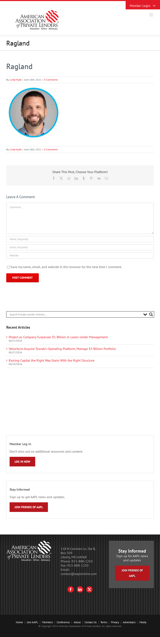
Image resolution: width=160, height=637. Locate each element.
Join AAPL (32, 622)
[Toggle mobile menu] (151, 15)
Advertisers (129, 622)
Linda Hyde (15, 79)
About (77, 622)
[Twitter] (89, 589)
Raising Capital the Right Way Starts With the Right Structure (51, 360)
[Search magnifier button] (151, 314)
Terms (103, 622)
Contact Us (90, 622)
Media (142, 622)
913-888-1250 (82, 561)
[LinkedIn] (80, 589)
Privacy (115, 622)
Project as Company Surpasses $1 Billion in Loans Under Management (58, 337)
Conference (63, 622)
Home (19, 622)
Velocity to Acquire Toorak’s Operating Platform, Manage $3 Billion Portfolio (62, 349)
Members (47, 622)
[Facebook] (71, 589)
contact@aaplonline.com (79, 574)
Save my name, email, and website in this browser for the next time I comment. (66, 267)
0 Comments (51, 79)
